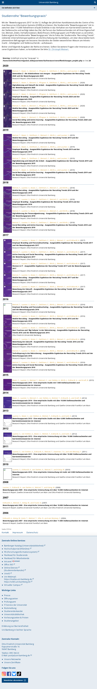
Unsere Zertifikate (12, 662)
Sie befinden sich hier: (11, 8)
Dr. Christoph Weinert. (58, 49)
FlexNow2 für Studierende (16, 555)
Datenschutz (32, 532)
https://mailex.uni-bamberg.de (18, 579)
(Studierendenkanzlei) (14, 570)
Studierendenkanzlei (13, 611)
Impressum (18, 532)
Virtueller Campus (12, 585)
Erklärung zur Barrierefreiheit (15, 626)
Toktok (19, 674)
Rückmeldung (10, 608)
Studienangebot (11, 620)
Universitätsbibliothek (14, 614)
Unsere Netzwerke (12, 659)
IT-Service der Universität (15, 605)
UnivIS (7, 573)
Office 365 (8, 564)
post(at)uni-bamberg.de (19, 655)
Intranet (7, 561)
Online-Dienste (11, 567)
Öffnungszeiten (11, 598)
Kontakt (5, 532)
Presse (7, 595)
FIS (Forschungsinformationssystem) (20, 552)
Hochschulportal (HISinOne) (16, 548)
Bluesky (14, 674)
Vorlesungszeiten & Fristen (16, 617)
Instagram (4, 674)
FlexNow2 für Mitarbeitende (16, 558)
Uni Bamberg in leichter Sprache (16, 630)
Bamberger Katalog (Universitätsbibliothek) (23, 545)
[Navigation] (3, 2)
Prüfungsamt (10, 601)
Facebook (9, 674)
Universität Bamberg (48, 2)
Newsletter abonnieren (13, 680)
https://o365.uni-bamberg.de (17, 582)
